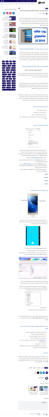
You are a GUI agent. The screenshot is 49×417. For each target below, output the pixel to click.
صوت (14, 74)
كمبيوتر (10, 78)
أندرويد (25, 3)
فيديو (14, 76)
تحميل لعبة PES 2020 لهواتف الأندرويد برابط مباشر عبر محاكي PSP (6, 53)
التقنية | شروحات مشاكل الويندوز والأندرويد (35, 414)
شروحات (32, 3)
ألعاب (20, 3)
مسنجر (14, 83)
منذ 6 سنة (6, 22)
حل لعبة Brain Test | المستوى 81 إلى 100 (5, 48)
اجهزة (7, 61)
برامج (12, 3)
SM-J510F (46, 174)
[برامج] (6, 413)
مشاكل (28, 3)
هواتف (5, 85)
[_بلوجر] (16, 415)
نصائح (9, 85)
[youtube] (10, 13)
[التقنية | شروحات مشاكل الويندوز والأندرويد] (41, 3)
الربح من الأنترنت (7, 3)
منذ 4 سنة (6, 51)
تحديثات (5, 65)
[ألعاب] (19, 413)
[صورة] (12, 18)
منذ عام (7, 16)
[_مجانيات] (12, 415)
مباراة (3, 78)
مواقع (14, 85)
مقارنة (4, 83)
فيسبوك (9, 76)
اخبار (3, 61)
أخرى (3, 3)
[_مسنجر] (12, 413)
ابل (10, 61)
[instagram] (1, 1)
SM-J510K (46, 180)
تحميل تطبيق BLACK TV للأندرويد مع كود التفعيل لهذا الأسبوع (5, 36)
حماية (14, 72)
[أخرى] (2, 413)
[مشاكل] (25, 413)
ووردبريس (8, 87)
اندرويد (4, 63)
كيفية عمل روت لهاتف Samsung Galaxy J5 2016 (43, 393)
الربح (14, 63)
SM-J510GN (46, 177)
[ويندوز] (21, 413)
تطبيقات (16, 3)
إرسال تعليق (44, 402)
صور (10, 74)
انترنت (7, 63)
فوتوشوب (5, 74)
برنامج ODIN (38, 160)
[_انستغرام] (10, 413)
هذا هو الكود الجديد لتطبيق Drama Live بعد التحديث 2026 (5, 19)
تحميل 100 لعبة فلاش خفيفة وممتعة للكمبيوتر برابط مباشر (6, 25)
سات (8, 72)
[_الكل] (8, 413)
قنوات (14, 78)
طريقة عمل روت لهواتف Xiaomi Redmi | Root (33, 393)
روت (46, 8)
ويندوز (22, 3)
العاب (11, 63)
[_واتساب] (14, 413)
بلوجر (10, 65)
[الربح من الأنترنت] (4, 413)
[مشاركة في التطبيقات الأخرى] (35, 373)
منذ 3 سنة (6, 28)
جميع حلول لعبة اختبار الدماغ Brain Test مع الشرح (6, 42)
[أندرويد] (23, 413)
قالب (4, 76)
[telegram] (4, 13)
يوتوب (14, 89)
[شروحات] (27, 413)
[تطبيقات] (18, 413)
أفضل (14, 61)
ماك (7, 78)
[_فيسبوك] (16, 413)
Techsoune (44, 13)
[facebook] (3, 1)
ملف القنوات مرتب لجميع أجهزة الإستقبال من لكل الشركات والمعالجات (6, 31)
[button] (44, 373)
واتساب (14, 87)
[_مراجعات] (18, 415)
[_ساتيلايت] (14, 415)
